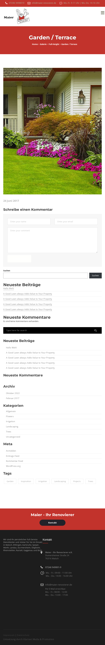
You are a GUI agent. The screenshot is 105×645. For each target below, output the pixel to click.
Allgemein (11, 411)
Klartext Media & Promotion (38, 639)
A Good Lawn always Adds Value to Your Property (27, 293)
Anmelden (11, 450)
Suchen (6, 270)
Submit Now (19, 258)
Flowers (10, 416)
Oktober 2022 (13, 393)
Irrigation (10, 421)
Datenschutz (23, 635)
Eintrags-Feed (12, 456)
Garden (10, 481)
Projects (77, 481)
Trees (8, 431)
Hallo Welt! (8, 288)
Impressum (9, 635)
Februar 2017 (12, 398)
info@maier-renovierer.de (58, 584)
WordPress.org (13, 466)
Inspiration (26, 481)
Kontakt (52, 522)
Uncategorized (13, 436)
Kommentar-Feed (14, 461)
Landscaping (12, 426)
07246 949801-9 (53, 567)
